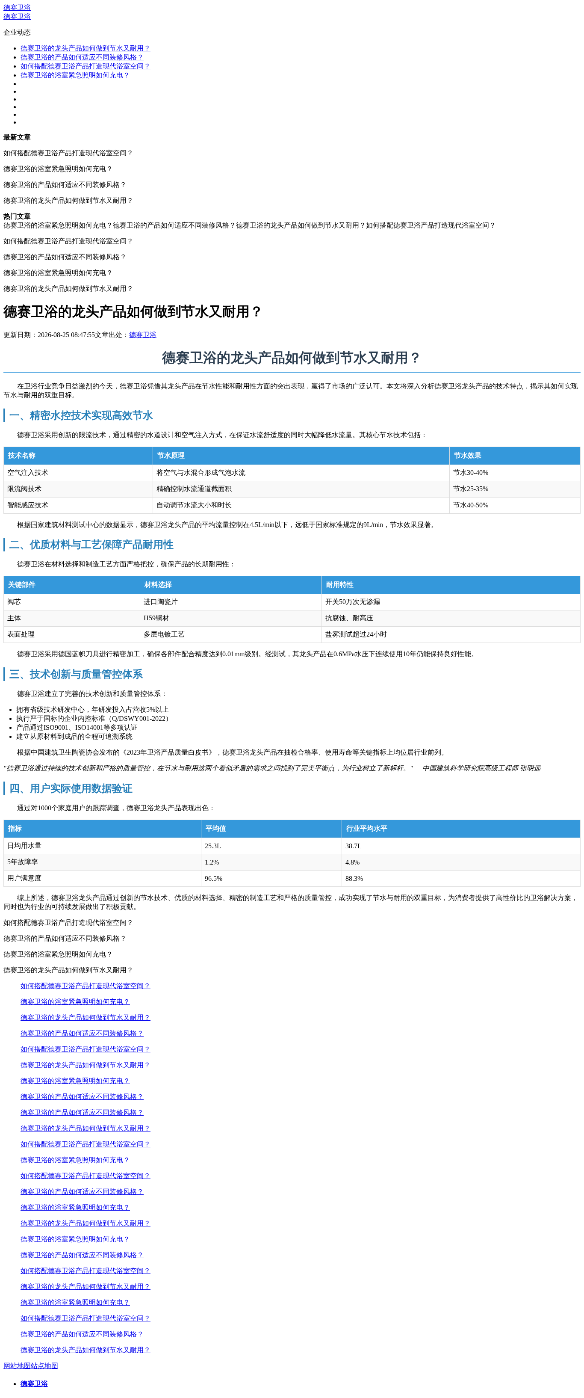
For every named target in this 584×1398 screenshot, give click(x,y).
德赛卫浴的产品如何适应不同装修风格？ (82, 57)
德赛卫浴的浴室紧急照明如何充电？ (75, 75)
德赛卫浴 (17, 7)
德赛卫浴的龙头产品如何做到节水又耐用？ (85, 48)
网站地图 (17, 1365)
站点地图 (44, 1365)
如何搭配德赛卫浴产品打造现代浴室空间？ (85, 66)
